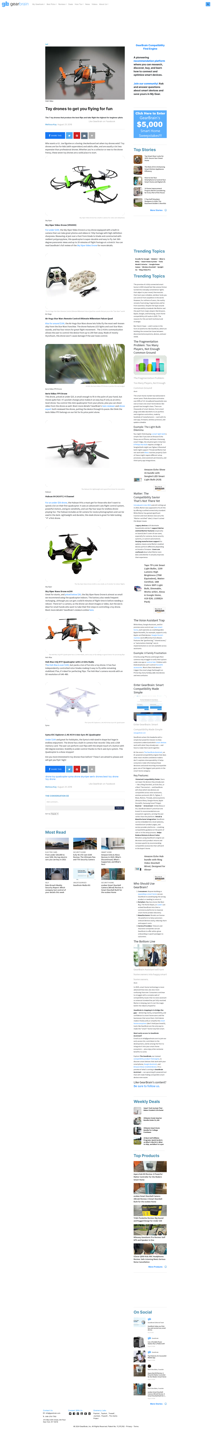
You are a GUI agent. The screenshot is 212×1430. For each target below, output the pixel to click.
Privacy (129, 1426)
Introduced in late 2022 (142, 505)
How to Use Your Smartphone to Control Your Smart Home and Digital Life (155, 180)
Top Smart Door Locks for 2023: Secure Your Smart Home (154, 158)
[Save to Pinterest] (77, 135)
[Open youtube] (82, 1413)
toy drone (50, 779)
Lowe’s (159, 904)
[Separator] (92, 135)
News (87, 4)
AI (144, 806)
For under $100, (52, 229)
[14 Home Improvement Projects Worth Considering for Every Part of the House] (138, 191)
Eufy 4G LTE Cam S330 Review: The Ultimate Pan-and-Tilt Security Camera (84, 857)
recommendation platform (149, 60)
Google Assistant (150, 1064)
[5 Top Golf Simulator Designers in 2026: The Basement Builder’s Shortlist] (138, 202)
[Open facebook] (74, 1413)
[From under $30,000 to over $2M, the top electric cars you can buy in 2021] (57, 843)
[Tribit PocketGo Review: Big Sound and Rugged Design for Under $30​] (150, 1210)
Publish (119, 808)
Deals (70, 4)
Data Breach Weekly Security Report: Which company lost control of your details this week (55, 889)
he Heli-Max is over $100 (58, 665)
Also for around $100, (55, 323)
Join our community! (146, 83)
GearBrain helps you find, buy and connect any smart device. (157, 1328)
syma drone (74, 776)
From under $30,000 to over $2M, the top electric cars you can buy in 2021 (56, 857)
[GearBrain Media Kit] (85, 874)
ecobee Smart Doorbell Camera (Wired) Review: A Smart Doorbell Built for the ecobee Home (112, 889)
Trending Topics (149, 251)
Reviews (61, 4)
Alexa (147, 452)
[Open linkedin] (89, 1413)
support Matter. (158, 528)
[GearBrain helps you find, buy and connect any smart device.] (140, 1323)
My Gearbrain (38, 4)
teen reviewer (108, 406)
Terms (136, 1426)
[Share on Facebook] (55, 135)
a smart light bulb (158, 434)
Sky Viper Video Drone (87, 245)
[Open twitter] (70, 1413)
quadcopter (62, 776)
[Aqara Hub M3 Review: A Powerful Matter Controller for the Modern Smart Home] (150, 1166)
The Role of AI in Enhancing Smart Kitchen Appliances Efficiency (155, 169)
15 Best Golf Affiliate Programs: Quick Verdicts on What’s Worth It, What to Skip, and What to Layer (154, 1141)
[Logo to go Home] (16, 4)
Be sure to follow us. (147, 1086)
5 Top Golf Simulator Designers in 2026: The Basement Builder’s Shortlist (155, 201)
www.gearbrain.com (140, 733)
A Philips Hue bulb (140, 444)
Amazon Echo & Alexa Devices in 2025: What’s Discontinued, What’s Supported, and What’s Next (111, 859)
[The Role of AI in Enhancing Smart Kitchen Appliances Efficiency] (138, 170)
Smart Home (106, 852)
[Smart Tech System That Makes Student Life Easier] (137, 1111)
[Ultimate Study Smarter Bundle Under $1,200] (137, 1121)
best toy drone (110, 776)
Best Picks (51, 4)
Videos (94, 4)
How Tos (78, 4)
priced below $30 (73, 594)
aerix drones (96, 776)
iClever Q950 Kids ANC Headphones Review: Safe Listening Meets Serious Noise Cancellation (149, 1259)
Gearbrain (155, 1338)
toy (53, 776)
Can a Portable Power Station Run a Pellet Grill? (156, 1343)
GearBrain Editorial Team (156, 1323)
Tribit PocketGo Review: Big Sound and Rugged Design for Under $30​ (148, 1219)
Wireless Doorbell (149, 267)
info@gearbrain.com (53, 1413)
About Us (103, 4)
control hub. (151, 662)
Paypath (104, 1416)
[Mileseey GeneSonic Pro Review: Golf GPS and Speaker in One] (150, 1229)
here (91, 610)
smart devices (161, 742)
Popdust (96, 1413)
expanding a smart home (147, 894)
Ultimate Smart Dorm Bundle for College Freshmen (152, 1130)
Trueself (112, 1413)
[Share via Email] (84, 135)
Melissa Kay (51, 124)
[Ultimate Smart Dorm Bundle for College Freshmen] (137, 1131)
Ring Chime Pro (145, 270)
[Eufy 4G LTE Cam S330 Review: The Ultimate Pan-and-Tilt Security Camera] (85, 843)
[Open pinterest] (78, 1413)
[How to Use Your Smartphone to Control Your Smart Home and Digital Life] (138, 181)
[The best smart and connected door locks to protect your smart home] (138, 159)
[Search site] (208, 4)
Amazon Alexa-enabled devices (145, 1067)
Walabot (154, 259)
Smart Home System (149, 262)
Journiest (96, 1416)
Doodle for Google (142, 259)
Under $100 (50, 739)
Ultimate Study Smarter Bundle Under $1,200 (153, 1119)
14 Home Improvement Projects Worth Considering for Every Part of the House (155, 190)
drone (48, 776)
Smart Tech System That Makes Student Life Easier (154, 1109)
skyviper (85, 776)
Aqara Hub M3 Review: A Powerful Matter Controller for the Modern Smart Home (148, 1177)
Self (46, 44)
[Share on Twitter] (69, 135)
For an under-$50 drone (56, 502)
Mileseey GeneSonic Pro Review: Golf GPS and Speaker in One (149, 1238)
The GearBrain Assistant (153, 752)
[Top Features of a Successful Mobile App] (140, 1356)
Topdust (104, 1413)
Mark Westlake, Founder (156, 1369)
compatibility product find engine (146, 1059)
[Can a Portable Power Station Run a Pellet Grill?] (140, 1342)
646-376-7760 (50, 1416)
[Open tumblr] (85, 1413)
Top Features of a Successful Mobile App (157, 1357)
